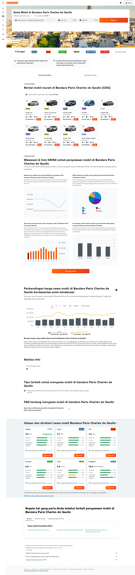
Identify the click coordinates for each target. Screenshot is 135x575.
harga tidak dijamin (58, 547)
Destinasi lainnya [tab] (40, 519)
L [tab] (60, 306)
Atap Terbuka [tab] (85, 306)
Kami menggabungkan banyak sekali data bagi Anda (42, 556)
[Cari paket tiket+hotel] (3, 20)
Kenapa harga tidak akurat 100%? (36, 560)
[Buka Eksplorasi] (3, 25)
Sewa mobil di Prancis (45, 569)
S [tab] (52, 306)
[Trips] (3, 34)
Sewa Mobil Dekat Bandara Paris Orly (38, 530)
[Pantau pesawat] (3, 29)
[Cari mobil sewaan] (3, 16)
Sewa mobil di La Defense (75, 569)
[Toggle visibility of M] (83, 208)
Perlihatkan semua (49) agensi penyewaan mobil (39, 496)
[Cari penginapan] (3, 12)
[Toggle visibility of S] (83, 211)
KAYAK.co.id (27, 569)
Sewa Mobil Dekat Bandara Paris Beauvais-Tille (70, 530)
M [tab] (56, 306)
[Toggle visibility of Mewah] (99, 211)
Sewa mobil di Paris (89, 569)
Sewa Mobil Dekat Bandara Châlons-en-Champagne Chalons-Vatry (96, 531)
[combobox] (22, 16)
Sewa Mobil (35, 569)
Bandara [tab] (29, 519)
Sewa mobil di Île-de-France (60, 569)
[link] (70, 271)
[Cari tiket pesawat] (3, 8)
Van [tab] (70, 306)
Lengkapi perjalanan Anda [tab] (56, 519)
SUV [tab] (64, 306)
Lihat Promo (38, 119)
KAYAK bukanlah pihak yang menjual (37, 553)
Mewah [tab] (76, 306)
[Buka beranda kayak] (12, 3)
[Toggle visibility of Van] (84, 213)
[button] (3, 3)
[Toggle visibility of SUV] (98, 208)
